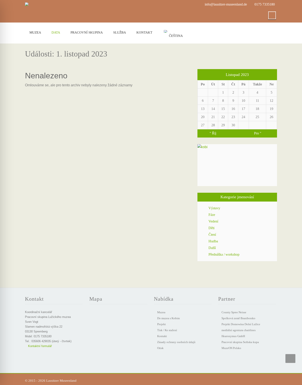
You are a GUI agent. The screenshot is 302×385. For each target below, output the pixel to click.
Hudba (213, 241)
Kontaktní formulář (39, 346)
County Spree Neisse (234, 312)
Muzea (35, 32)
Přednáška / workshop (223, 254)
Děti (211, 228)
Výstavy (214, 208)
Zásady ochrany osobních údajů (176, 342)
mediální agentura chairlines (239, 330)
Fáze (211, 215)
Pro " (257, 133)
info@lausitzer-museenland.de (226, 4)
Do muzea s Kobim (168, 318)
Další (212, 248)
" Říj (213, 133)
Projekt (161, 324)
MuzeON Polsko (231, 348)
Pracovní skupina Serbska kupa (240, 342)
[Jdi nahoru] (290, 358)
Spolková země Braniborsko (238, 318)
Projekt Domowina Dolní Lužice (241, 324)
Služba (119, 32)
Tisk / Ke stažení (167, 330)
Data (56, 32)
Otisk (160, 348)
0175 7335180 (264, 4)
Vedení (213, 221)
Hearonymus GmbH (233, 336)
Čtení (212, 234)
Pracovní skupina (87, 32)
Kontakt (144, 32)
